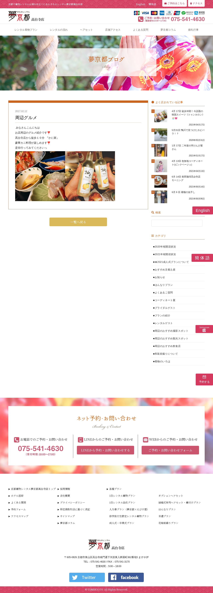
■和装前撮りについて (165, 353)
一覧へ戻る (78, 222)
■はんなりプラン (163, 284)
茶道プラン (164, 516)
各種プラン (115, 489)
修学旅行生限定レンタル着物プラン (129, 516)
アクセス (198, 3)
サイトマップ (67, 516)
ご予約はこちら (176, 3)
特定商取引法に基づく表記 (75, 509)
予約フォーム (18, 509)
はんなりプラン (167, 509)
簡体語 (152, 4)
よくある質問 (140, 29)
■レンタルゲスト (163, 323)
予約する (204, 381)
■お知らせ (159, 277)
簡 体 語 (202, 257)
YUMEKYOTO (95, 589)
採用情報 (65, 489)
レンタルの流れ (59, 29)
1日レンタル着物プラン (122, 495)
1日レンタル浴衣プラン (122, 502)
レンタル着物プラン (26, 29)
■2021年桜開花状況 (164, 254)
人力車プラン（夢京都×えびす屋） (129, 509)
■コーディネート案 (164, 300)
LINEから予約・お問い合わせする (105, 450)
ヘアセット (86, 29)
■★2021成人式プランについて (171, 261)
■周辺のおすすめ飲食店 (167, 346)
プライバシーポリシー (72, 502)
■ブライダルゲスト (164, 307)
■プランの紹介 (161, 315)
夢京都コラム (168, 29)
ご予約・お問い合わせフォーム (170, 450)
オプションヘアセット (170, 495)
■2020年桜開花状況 (164, 246)
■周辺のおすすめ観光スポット (170, 338)
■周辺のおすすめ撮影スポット (170, 330)
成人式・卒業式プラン (121, 523)
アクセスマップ (19, 516)
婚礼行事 (193, 29)
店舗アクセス (112, 29)
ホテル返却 (17, 495)
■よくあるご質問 (163, 292)
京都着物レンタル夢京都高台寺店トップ (33, 489)
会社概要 (65, 495)
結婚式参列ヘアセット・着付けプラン (179, 502)
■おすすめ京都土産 (164, 269)
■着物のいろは (161, 361)
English (140, 4)
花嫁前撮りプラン (168, 523)
